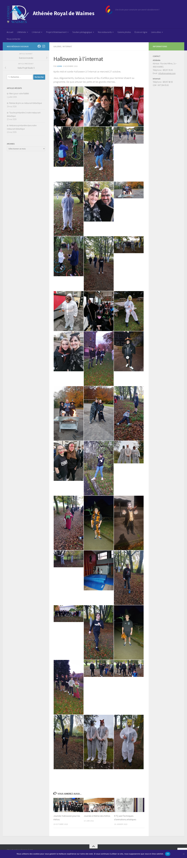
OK (167, 854)
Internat (67, 46)
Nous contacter (13, 39)
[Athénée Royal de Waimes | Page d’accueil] (59, 14)
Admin (59, 66)
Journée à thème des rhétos (97, 815)
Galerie (57, 46)
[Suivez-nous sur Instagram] (43, 46)
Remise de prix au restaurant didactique (25, 103)
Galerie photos (124, 32)
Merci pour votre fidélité (19, 93)
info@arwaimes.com (167, 73)
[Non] (183, 854)
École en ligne (141, 32)
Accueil (10, 32)
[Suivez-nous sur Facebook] (39, 46)
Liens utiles (156, 32)
